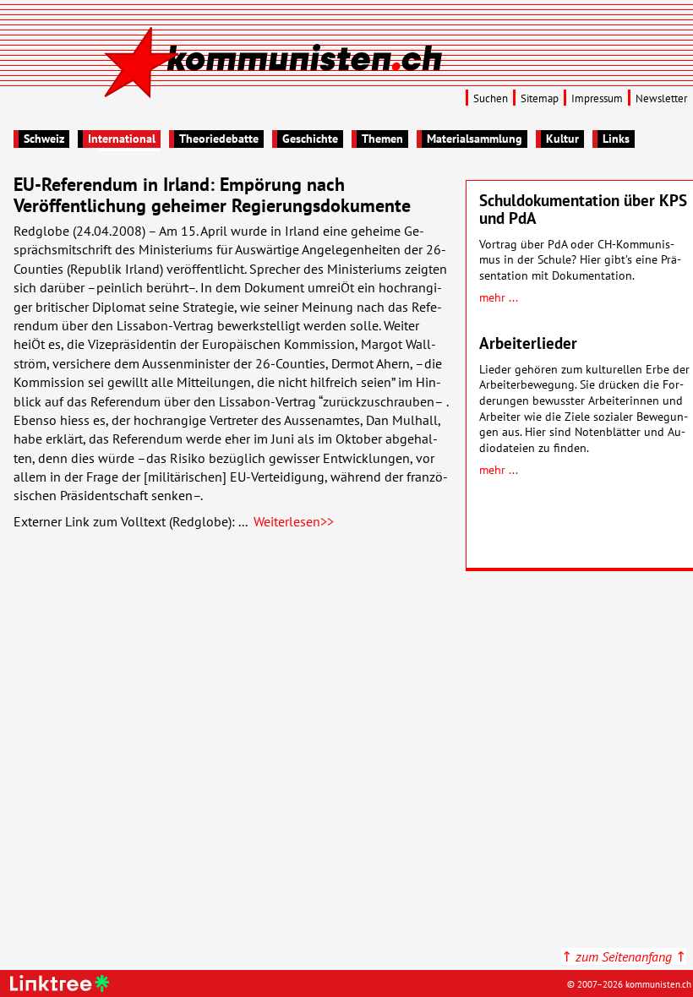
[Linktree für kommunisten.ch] (62, 986)
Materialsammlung (474, 138)
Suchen (490, 98)
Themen (382, 138)
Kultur (562, 138)
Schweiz (44, 138)
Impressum (597, 98)
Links (616, 138)
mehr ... (498, 297)
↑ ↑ (623, 956)
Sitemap (540, 98)
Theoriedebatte (219, 138)
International (122, 138)
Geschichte (310, 138)
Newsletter (661, 98)
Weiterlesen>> (294, 521)
